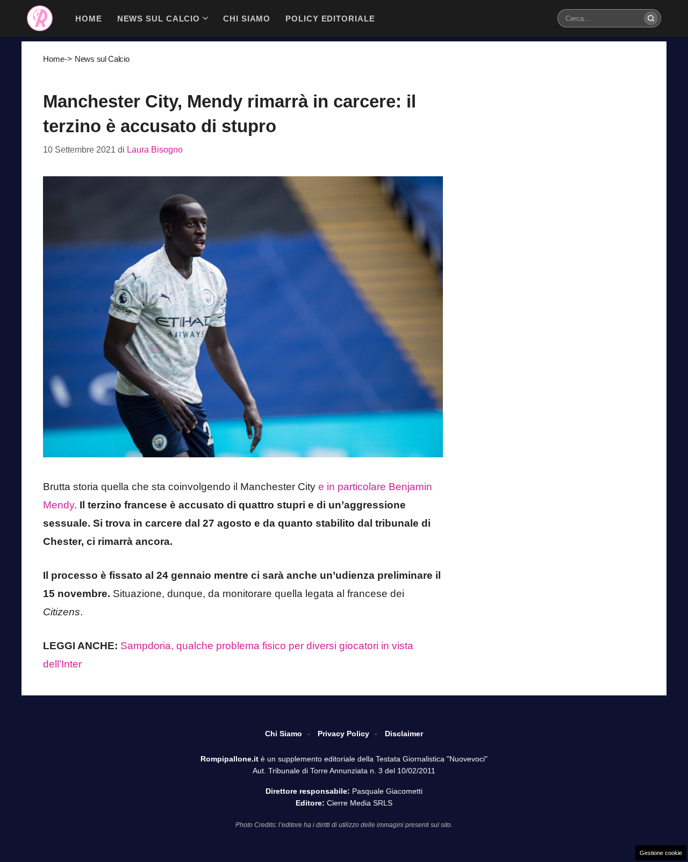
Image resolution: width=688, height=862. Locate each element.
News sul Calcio (102, 58)
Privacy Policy (343, 733)
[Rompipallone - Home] (40, 18)
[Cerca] (651, 18)
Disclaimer (404, 733)
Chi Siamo (283, 733)
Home (53, 58)
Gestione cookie (661, 853)
